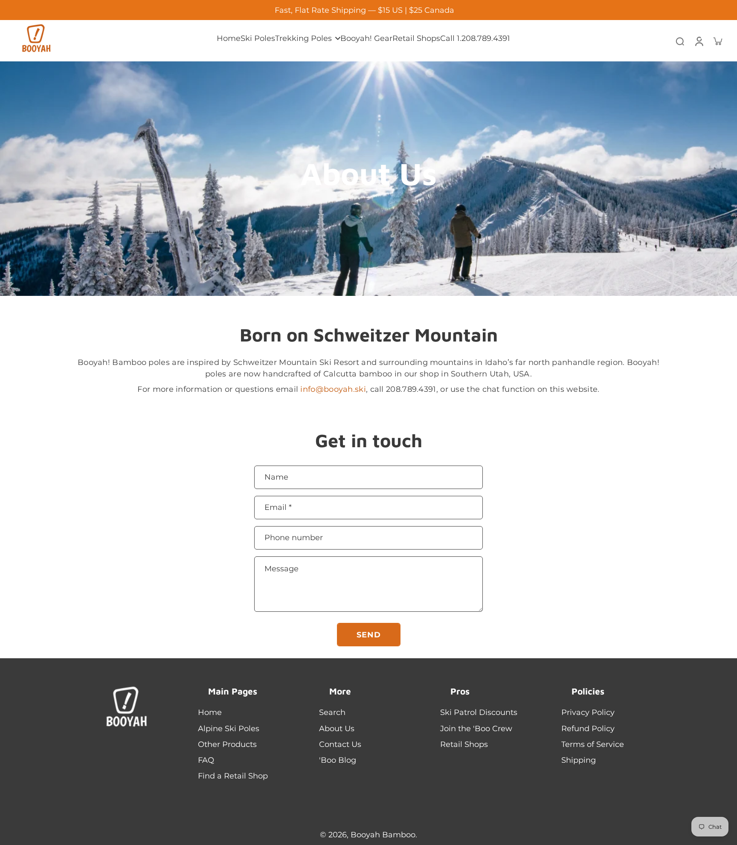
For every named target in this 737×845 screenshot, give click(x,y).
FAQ (211, 760)
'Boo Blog (342, 760)
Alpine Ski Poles (233, 728)
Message (281, 568)
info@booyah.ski (333, 389)
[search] (679, 40)
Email (278, 507)
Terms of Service (598, 744)
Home (215, 712)
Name (276, 477)
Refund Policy (593, 728)
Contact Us (345, 744)
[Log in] (698, 40)
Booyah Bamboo (383, 834)
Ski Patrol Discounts (483, 712)
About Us (341, 728)
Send (369, 635)
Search (337, 712)
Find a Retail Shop (238, 776)
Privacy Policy (593, 712)
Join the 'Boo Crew (481, 728)
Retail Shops (469, 744)
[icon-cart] (717, 40)
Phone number (293, 538)
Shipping (584, 760)
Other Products (232, 744)
